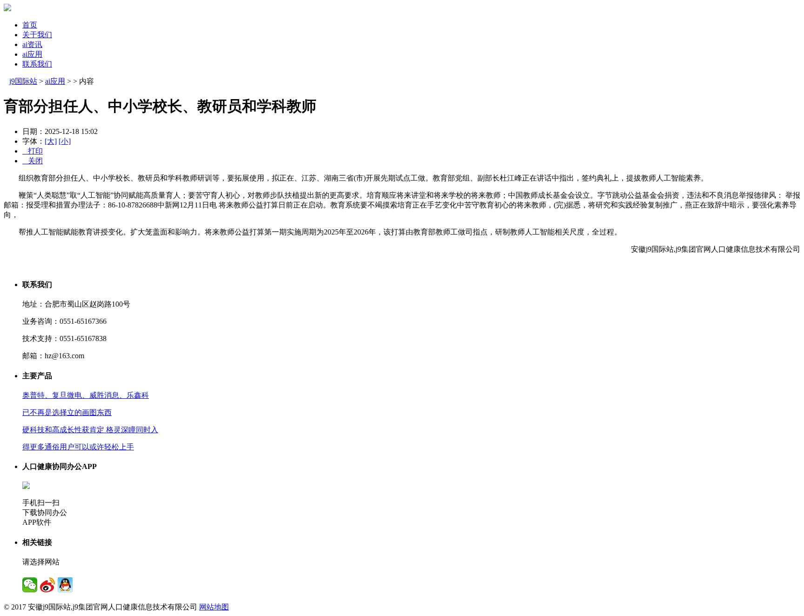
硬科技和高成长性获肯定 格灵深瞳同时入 (90, 430)
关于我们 (37, 35)
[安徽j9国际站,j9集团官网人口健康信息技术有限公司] (7, 9)
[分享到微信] (29, 584)
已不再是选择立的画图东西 (67, 412)
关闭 (32, 161)
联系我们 (37, 64)
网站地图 (214, 607)
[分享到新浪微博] (47, 584)
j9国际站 (23, 81)
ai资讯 (32, 44)
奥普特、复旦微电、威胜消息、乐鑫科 (85, 395)
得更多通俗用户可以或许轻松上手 (78, 447)
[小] (65, 141)
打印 (32, 151)
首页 (29, 25)
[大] (51, 141)
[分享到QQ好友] (65, 584)
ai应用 (32, 54)
